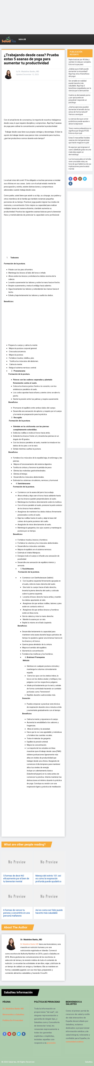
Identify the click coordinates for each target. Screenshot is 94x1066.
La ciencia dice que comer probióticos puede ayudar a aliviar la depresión (79, 121)
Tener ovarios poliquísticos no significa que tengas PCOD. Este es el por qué (80, 130)
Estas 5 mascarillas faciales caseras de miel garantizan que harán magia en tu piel (79, 140)
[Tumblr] (70, 184)
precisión (51, 1043)
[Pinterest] (75, 179)
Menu (21, 39)
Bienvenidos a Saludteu (13, 1014)
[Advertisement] (47, 17)
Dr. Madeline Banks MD (29, 944)
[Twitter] (85, 179)
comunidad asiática (74, 1042)
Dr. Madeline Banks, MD (28, 71)
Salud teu (12, 1062)
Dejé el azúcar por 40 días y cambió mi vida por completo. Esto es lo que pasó (80, 62)
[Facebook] (70, 179)
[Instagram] (80, 179)
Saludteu (89, 1062)
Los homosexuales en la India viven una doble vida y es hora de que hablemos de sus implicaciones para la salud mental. (80, 164)
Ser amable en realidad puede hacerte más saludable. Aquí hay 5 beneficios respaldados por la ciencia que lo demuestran (80, 86)
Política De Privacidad (13, 1020)
